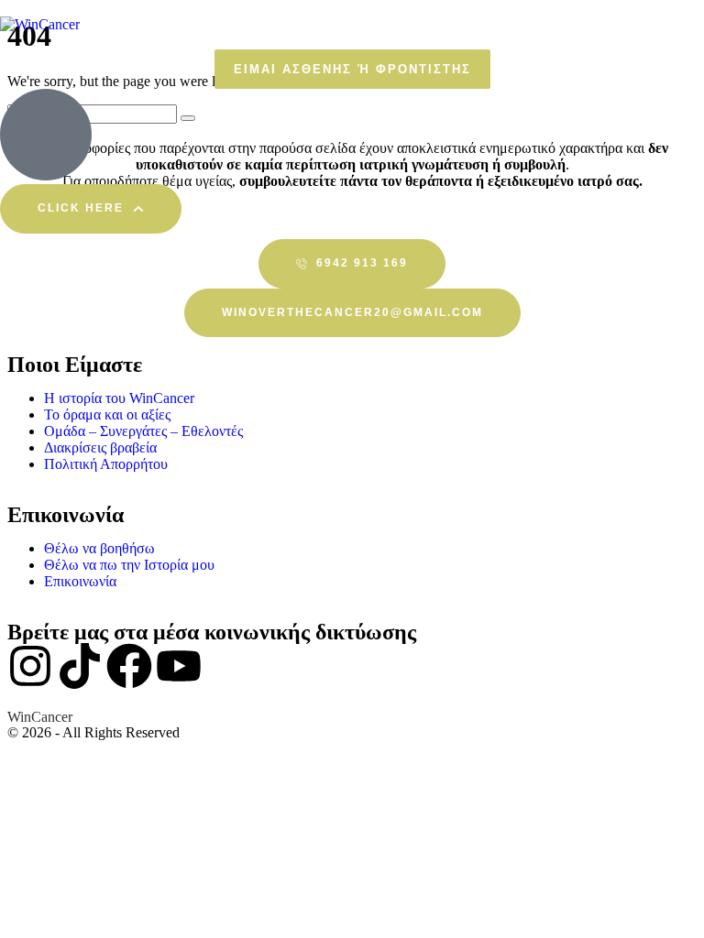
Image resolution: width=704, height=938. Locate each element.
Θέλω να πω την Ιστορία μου (129, 565)
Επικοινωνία (80, 581)
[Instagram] (30, 666)
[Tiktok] (80, 666)
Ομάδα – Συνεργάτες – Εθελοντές (143, 431)
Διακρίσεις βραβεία (100, 447)
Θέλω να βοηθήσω (99, 548)
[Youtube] (179, 666)
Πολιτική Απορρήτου (106, 464)
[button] (352, 69)
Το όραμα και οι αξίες (107, 414)
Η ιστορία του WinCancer (119, 398)
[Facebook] (129, 666)
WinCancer (39, 717)
